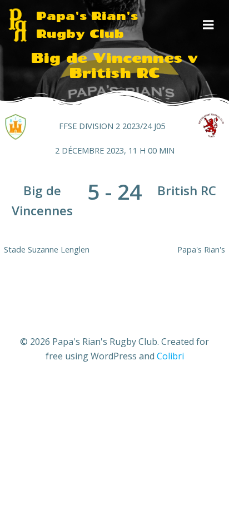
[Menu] (208, 25)
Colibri (170, 356)
